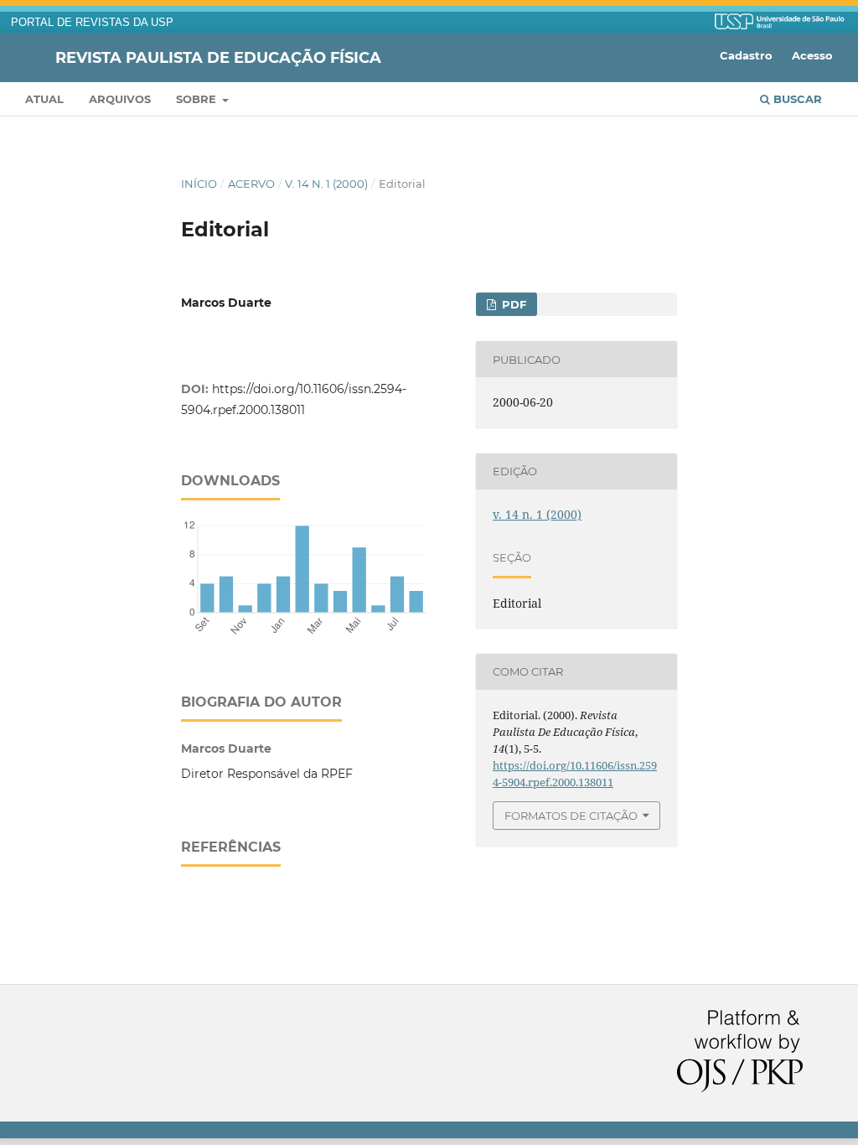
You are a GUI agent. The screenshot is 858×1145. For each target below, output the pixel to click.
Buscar (796, 99)
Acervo (251, 183)
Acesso (812, 55)
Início (199, 183)
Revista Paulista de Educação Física (218, 57)
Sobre (198, 99)
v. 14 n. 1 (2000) (326, 183)
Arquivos (120, 99)
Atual (44, 99)
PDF (512, 304)
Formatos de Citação (571, 815)
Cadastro (746, 55)
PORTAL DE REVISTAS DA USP (92, 22)
